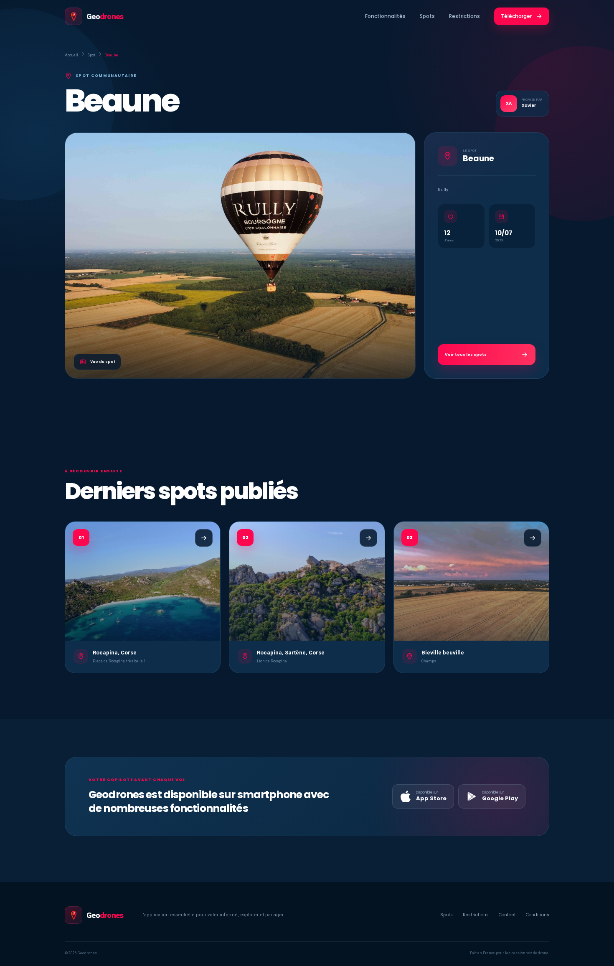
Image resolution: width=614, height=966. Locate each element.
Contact (507, 915)
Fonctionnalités (385, 16)
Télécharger (516, 16)
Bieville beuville (442, 652)
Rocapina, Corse (115, 652)
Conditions (537, 915)
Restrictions (464, 16)
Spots (427, 16)
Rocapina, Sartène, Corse (291, 652)
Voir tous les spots (466, 354)
